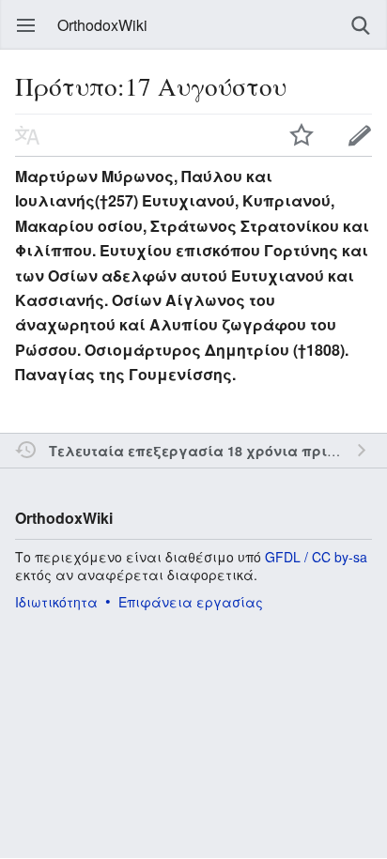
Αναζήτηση (360, 25)
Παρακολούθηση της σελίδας (301, 135)
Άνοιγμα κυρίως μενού (26, 25)
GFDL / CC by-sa (316, 556)
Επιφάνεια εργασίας (190, 601)
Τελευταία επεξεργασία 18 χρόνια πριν (192, 450)
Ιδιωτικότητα (56, 601)
